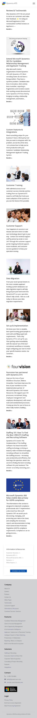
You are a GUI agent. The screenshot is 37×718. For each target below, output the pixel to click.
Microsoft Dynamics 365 (13, 558)
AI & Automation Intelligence (12, 629)
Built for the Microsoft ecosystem (13, 643)
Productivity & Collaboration (12, 638)
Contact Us (7, 597)
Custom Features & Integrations (14, 130)
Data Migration (12, 278)
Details (8, 29)
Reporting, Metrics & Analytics (13, 640)
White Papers (10, 562)
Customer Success (12, 553)
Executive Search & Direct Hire (13, 656)
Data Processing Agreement (12, 706)
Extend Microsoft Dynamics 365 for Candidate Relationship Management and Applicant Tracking (18, 62)
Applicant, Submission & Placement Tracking (17, 632)
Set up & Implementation (17, 325)
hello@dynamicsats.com (14, 679)
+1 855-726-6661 (11, 676)
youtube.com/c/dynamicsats (15, 682)
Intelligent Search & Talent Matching (14, 635)
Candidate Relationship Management (14, 621)
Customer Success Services (12, 611)
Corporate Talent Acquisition (12, 658)
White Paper (7, 600)
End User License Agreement (12, 703)
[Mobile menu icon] (34, 3)
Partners (9, 560)
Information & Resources (11, 608)
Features (6, 664)
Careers (6, 591)
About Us (7, 588)
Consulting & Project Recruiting (13, 661)
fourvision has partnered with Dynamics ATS (17, 373)
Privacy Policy (8, 700)
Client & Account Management (13, 623)
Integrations (7, 667)
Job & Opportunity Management (13, 626)
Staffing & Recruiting (10, 653)
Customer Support (14, 226)
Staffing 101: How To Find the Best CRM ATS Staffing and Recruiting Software (17, 434)
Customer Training (14, 185)
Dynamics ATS (10, 555)
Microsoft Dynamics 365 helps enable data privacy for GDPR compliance (17, 497)
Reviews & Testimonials (16, 10)
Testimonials (8, 603)
